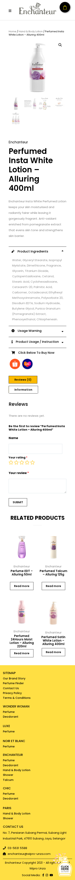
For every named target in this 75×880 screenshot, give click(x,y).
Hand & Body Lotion (31, 31)
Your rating (18, 457)
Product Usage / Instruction (36, 342)
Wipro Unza (37, 868)
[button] (10, 10)
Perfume (9, 712)
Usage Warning (28, 331)
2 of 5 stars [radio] (16, 462)
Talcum (8, 780)
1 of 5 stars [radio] (11, 462)
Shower (8, 775)
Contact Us (11, 688)
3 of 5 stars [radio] (21, 462)
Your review (19, 473)
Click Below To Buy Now (34, 352)
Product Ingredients (31, 251)
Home (12, 31)
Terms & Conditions (17, 698)
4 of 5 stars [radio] (27, 462)
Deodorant (10, 717)
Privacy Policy (12, 693)
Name (13, 438)
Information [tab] (23, 390)
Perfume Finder (13, 683)
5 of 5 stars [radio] (32, 462)
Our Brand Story (14, 678)
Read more (21, 586)
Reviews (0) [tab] (23, 380)
